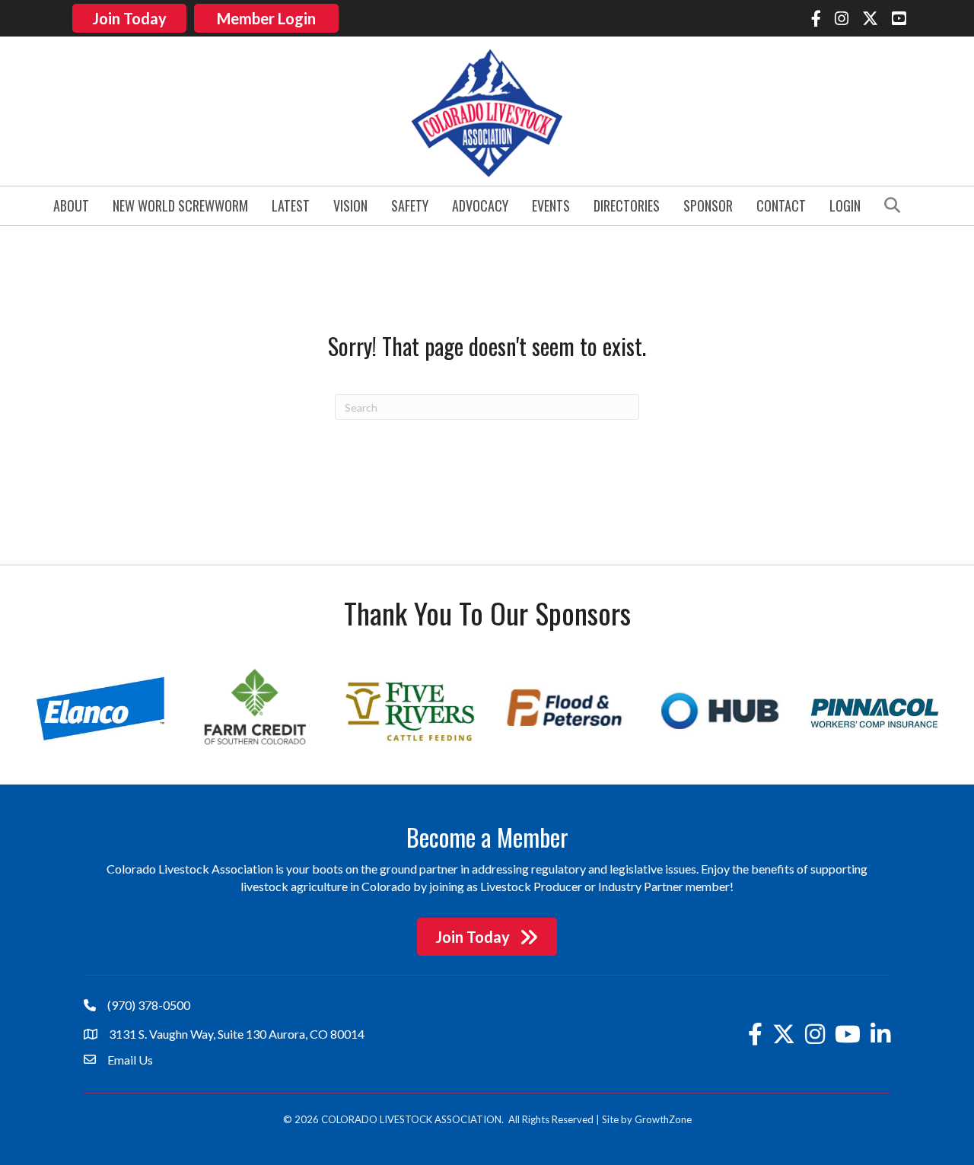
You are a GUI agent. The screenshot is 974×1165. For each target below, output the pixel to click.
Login (845, 205)
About (71, 205)
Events (551, 205)
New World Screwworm (180, 205)
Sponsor (708, 205)
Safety (409, 205)
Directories (627, 205)
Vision (350, 205)
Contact (781, 205)
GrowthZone (663, 1119)
